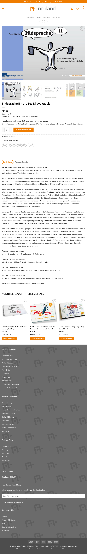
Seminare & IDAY (9, 477)
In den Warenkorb (23, 130)
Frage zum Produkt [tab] (21, 162)
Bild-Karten (6, 431)
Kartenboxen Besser (9, 428)
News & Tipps (7, 472)
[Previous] (6, 52)
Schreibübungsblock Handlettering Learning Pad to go (14, 328)
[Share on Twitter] (12, 145)
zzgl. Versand (16, 116)
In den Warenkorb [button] (9, 338)
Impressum (6, 531)
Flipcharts (5, 374)
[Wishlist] (77, 8)
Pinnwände (6, 370)
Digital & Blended (8, 417)
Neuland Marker (7, 356)
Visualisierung (55, 17)
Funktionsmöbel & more (10, 384)
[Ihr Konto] (72, 8)
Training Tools (7, 440)
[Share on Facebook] (8, 145)
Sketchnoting (6, 406)
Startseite (30, 17)
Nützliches (5, 453)
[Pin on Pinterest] (20, 145)
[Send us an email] (59, 2)
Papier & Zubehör (8, 363)
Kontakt (55, 2)
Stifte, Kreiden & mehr (9, 359)
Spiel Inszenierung (8, 424)
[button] (3, 8)
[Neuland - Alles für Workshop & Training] (43, 8)
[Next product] (41, 21)
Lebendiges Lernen (8, 413)
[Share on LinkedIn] (24, 145)
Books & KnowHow (42, 17)
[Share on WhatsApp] (4, 145)
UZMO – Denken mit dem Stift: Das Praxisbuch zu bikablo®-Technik (42, 328)
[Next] (81, 52)
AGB (3, 523)
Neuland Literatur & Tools (11, 388)
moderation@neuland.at (68, 546)
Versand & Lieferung (9, 520)
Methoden (5, 420)
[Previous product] (45, 21)
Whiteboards (6, 381)
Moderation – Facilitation (11, 410)
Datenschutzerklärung (9, 527)
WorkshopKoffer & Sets (10, 366)
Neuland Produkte (9, 349)
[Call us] (62, 2)
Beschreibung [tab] (7, 162)
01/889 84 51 (54, 546)
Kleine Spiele (6, 450)
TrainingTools (6, 446)
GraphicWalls (6, 377)
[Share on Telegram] (32, 145)
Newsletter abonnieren (14, 502)
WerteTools (6, 457)
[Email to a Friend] (16, 145)
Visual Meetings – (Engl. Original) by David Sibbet (71, 328)
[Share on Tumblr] (28, 145)
